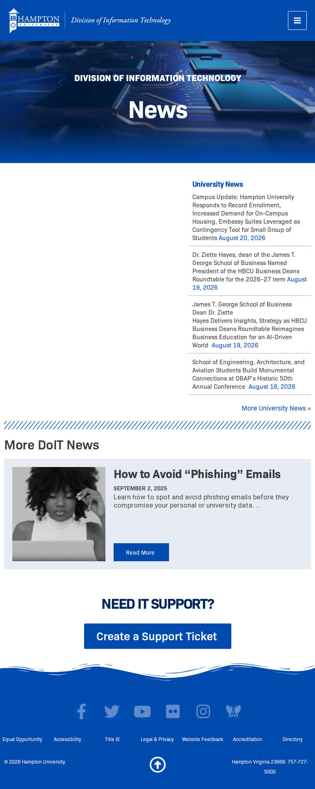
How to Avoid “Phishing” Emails (197, 473)
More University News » (276, 408)
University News (217, 184)
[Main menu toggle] (297, 20)
